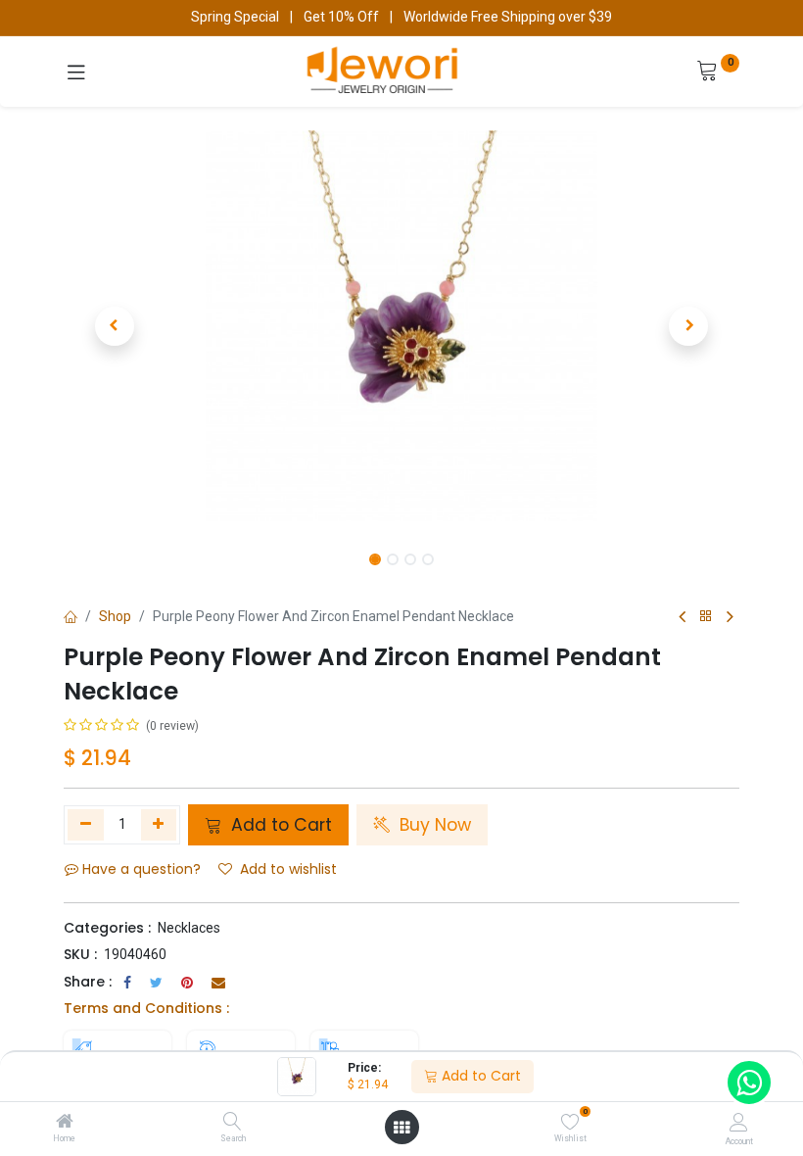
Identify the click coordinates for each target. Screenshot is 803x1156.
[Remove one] (86, 825)
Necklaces (189, 928)
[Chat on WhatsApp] (749, 1082)
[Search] (232, 1123)
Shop (115, 616)
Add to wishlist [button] (288, 869)
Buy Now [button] (433, 825)
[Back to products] (706, 616)
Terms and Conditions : (146, 1008)
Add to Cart (479, 1075)
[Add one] (159, 825)
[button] (114, 326)
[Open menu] (401, 1127)
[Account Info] (739, 1122)
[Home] (64, 1123)
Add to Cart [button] (279, 825)
